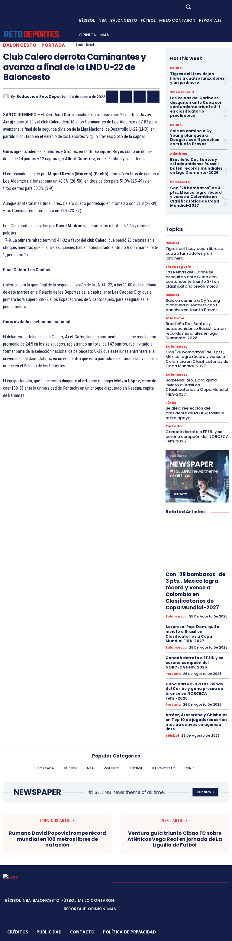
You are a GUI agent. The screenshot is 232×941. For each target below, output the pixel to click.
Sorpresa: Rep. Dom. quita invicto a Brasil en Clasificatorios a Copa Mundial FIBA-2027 (197, 387)
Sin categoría (182, 92)
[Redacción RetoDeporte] (7, 97)
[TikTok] (198, 932)
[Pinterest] (140, 97)
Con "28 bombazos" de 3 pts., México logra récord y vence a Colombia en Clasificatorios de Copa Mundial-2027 (196, 196)
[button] (188, 6)
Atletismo (178, 153)
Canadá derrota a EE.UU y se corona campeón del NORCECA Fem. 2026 (197, 436)
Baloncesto (19, 45)
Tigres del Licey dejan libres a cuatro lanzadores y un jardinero (197, 78)
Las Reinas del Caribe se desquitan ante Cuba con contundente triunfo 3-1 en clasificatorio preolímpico (196, 106)
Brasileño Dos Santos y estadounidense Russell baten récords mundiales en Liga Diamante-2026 (196, 166)
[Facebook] (203, 6)
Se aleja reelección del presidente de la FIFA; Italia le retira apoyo (195, 412)
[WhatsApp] (153, 97)
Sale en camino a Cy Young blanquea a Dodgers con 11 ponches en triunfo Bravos (194, 137)
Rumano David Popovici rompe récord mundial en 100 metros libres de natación (57, 839)
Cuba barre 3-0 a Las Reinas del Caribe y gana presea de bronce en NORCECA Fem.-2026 (194, 691)
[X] (218, 6)
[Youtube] (225, 6)
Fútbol (172, 402)
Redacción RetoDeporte (41, 96)
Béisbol (176, 68)
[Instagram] (210, 6)
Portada (53, 45)
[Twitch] (208, 932)
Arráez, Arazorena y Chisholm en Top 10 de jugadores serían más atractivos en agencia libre (196, 722)
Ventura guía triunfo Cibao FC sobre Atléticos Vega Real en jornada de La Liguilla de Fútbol (174, 839)
